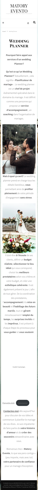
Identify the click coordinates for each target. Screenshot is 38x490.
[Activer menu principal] (3, 22)
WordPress (32, 487)
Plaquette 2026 (8, 403)
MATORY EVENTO (19, 8)
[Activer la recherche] (34, 22)
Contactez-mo (10, 411)
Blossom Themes (16, 487)
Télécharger (22, 403)
